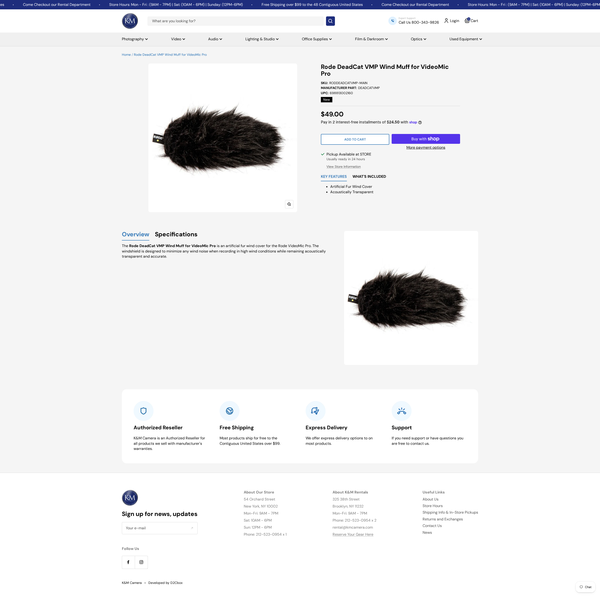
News (427, 532)
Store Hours (433, 505)
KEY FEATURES (334, 177)
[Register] (192, 528)
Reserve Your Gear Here (353, 534)
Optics (416, 39)
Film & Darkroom (369, 39)
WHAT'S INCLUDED (369, 177)
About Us (431, 499)
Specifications (176, 234)
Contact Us (432, 525)
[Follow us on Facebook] (128, 562)
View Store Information (343, 166)
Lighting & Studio (260, 39)
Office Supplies (315, 39)
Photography (133, 39)
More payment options (425, 147)
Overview (135, 234)
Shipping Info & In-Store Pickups (450, 512)
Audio (213, 39)
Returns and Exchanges (443, 519)
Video (176, 39)
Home (126, 54)
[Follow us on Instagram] (141, 562)
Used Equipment (464, 39)
